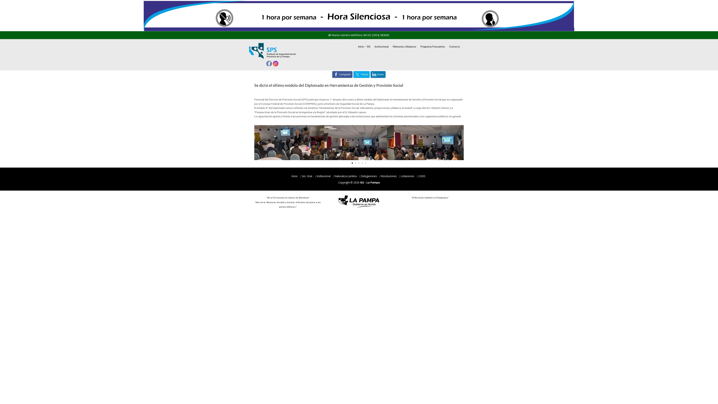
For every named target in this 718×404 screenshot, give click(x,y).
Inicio (295, 176)
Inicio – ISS (364, 46)
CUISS (421, 176)
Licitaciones (407, 176)
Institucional (382, 46)
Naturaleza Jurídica (346, 176)
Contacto (454, 46)
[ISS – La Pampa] (272, 51)
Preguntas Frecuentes (432, 46)
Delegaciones (369, 176)
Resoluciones (389, 176)
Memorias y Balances (404, 46)
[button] (258, 142)
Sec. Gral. (307, 176)
